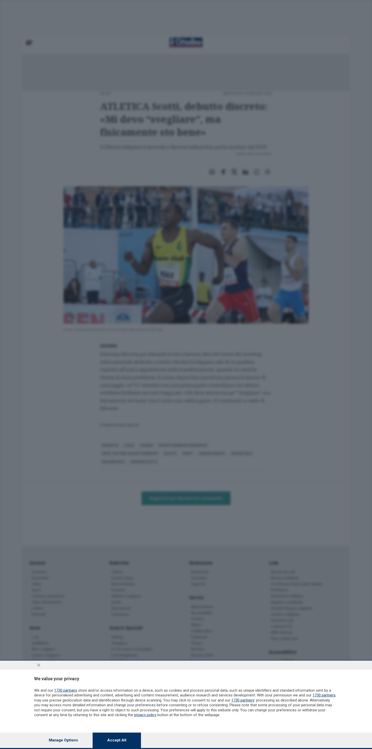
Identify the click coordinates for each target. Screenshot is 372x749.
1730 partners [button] (65, 690)
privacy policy (145, 715)
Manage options (63, 740)
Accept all (116, 740)
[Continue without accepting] (38, 665)
